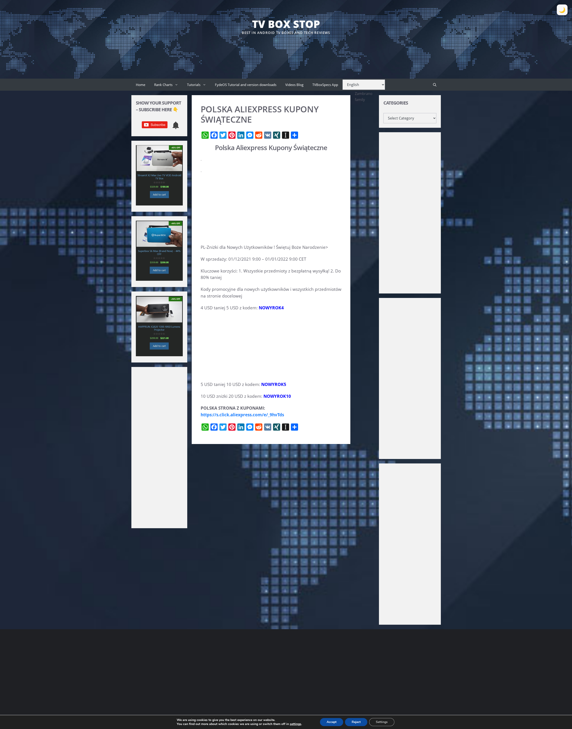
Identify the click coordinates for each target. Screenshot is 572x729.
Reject (356, 722)
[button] (435, 85)
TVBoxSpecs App (325, 84)
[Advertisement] (286, 49)
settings (295, 724)
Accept (331, 722)
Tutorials (193, 84)
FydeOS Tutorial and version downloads (245, 84)
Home (140, 84)
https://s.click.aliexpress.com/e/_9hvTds (242, 414)
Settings (382, 722)
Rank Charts (163, 84)
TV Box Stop (286, 24)
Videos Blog (294, 84)
